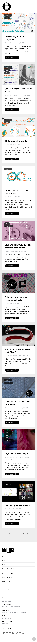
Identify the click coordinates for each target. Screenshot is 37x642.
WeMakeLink (8, 226)
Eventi (7, 18)
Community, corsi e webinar (17, 505)
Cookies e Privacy (9, 568)
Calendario (6, 593)
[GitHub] (23, 632)
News (6, 333)
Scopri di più (11, 57)
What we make (7, 577)
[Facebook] (3, 632)
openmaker (8, 440)
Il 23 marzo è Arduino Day (16, 141)
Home (4, 560)
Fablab (7, 72)
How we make (6, 581)
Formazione (8, 383)
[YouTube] (7, 632)
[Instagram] (16, 632)
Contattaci (6, 564)
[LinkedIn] (13, 632)
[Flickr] (10, 632)
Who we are (6, 585)
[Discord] (19, 632)
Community (8, 15)
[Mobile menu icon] (33, 6)
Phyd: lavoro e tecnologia (16, 454)
